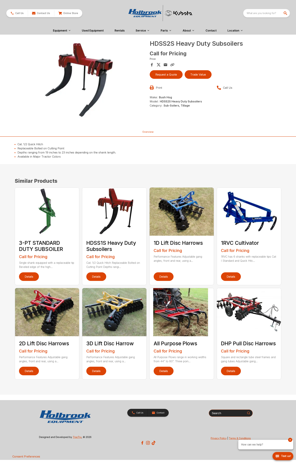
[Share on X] (159, 65)
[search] (286, 13)
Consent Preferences (26, 456)
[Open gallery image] (81, 79)
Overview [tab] (148, 131)
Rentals (120, 30)
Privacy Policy (219, 438)
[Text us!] (283, 456)
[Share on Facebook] (152, 65)
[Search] (248, 413)
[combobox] (266, 13)
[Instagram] (148, 443)
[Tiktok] (153, 443)
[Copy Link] (172, 65)
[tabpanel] (81, 79)
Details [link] (29, 276)
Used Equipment (93, 30)
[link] (68, 13)
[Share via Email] (165, 65)
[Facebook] (142, 443)
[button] (17, 13)
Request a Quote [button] (166, 74)
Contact (211, 30)
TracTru (77, 437)
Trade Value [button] (198, 74)
